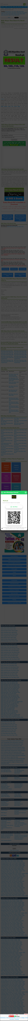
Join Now (15, 506)
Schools (18, 1017)
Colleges (23, 1017)
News (7, 1017)
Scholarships (13, 1017)
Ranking (17, 1019)
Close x (26, 1014)
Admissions (3, 1017)
